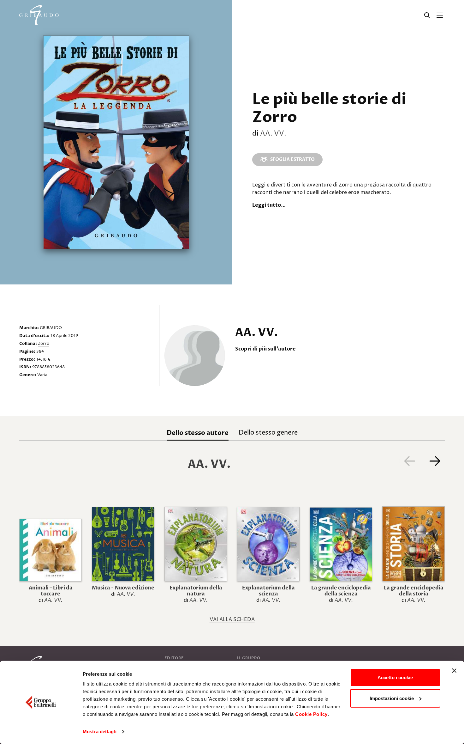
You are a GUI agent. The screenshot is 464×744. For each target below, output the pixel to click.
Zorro (43, 343)
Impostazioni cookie (392, 698)
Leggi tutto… (269, 205)
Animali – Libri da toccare (51, 590)
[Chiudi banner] (454, 670)
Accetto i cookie (395, 677)
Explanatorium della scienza (268, 590)
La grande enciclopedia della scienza (341, 590)
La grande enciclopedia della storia (413, 590)
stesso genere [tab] (268, 433)
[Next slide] (435, 461)
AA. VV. (273, 133)
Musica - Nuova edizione (123, 587)
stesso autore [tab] (198, 433)
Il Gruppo (248, 658)
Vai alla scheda (232, 619)
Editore (174, 658)
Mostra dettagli (99, 731)
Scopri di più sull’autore (265, 348)
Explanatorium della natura (196, 590)
